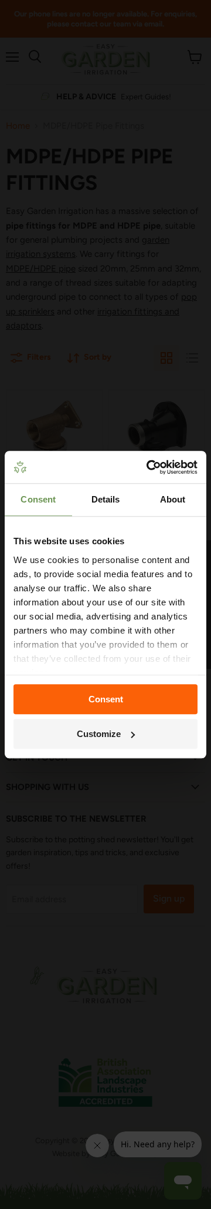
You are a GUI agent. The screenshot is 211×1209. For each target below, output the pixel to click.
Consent (106, 699)
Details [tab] (105, 499)
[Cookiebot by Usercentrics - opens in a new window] (149, 467)
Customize (99, 734)
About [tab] (173, 499)
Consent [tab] (38, 499)
